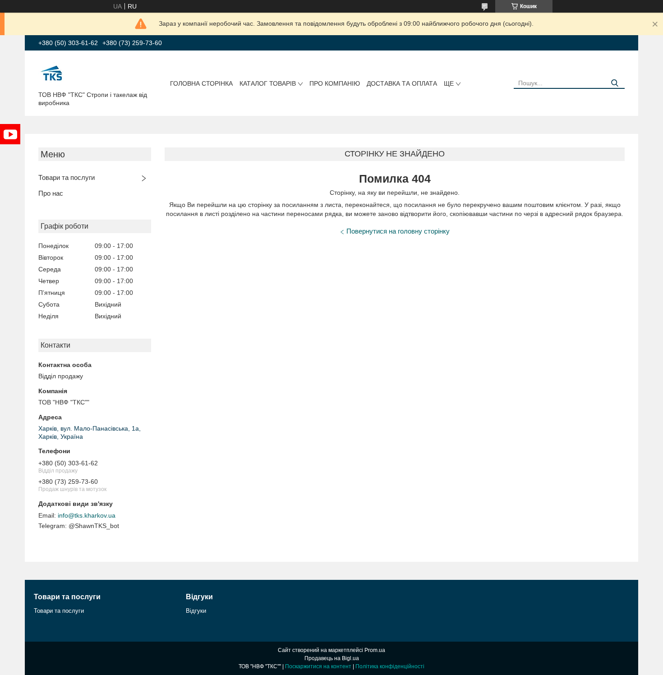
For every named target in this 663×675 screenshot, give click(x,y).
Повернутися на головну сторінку (398, 231)
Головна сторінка (201, 83)
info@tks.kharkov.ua (86, 515)
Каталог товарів (267, 83)
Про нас (50, 193)
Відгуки (196, 610)
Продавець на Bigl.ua (331, 658)
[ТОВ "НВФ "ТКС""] (51, 72)
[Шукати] (614, 83)
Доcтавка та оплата (402, 83)
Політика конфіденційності (389, 666)
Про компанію (334, 83)
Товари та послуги (66, 177)
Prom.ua (374, 650)
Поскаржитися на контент (318, 666)
